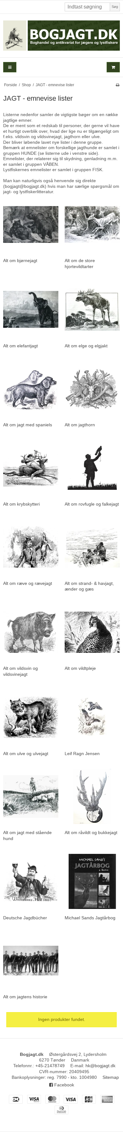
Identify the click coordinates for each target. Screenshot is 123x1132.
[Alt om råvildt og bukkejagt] (92, 796)
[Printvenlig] (117, 85)
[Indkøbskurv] (113, 67)
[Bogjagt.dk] (61, 35)
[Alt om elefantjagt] (30, 309)
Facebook (63, 1084)
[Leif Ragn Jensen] (92, 717)
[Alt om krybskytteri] (30, 467)
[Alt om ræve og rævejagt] (30, 546)
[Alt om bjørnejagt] (30, 224)
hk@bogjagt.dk (100, 1065)
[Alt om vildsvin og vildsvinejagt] (30, 632)
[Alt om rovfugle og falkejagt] (92, 467)
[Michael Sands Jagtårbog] (92, 881)
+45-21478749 (50, 1065)
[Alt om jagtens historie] (30, 960)
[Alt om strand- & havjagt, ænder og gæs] (92, 546)
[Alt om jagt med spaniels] (30, 388)
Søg (115, 6)
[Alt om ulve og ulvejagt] (30, 717)
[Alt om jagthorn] (92, 388)
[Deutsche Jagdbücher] (30, 881)
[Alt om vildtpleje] (92, 632)
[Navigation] (9, 67)
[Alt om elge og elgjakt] (92, 309)
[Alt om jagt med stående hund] (30, 796)
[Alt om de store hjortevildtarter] (92, 224)
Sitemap (110, 1077)
